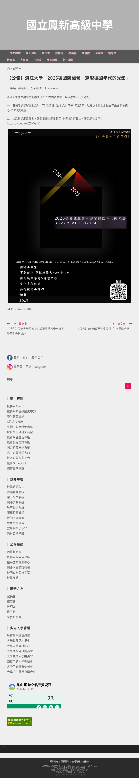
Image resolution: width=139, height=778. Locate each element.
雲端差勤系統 (15, 492)
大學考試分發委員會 (20, 666)
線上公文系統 (15, 497)
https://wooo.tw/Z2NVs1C (23, 123)
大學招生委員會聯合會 (21, 672)
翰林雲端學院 (15, 468)
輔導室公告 (23, 88)
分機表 (86, 761)
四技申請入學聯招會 (20, 661)
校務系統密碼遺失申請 (21, 411)
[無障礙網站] (19, 721)
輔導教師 (37, 88)
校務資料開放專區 (18, 557)
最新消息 (54, 761)
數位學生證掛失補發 (20, 432)
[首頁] (8, 69)
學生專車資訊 (15, 417)
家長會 (11, 596)
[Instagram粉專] (10, 367)
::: (5, 52)
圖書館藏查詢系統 (18, 447)
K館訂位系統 (15, 422)
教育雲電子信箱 (17, 528)
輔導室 (13, 88)
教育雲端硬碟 (15, 523)
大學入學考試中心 (18, 646)
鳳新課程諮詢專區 (18, 442)
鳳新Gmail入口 (16, 463)
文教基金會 (14, 617)
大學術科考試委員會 (20, 651)
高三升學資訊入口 (18, 453)
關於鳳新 (65, 761)
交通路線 (76, 761)
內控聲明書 (14, 552)
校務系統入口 (15, 406)
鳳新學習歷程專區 (18, 437)
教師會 (11, 607)
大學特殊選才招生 (18, 641)
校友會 (11, 601)
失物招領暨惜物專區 (20, 427)
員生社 (11, 612)
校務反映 (12, 578)
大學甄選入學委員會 (20, 656)
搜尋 (10, 379)
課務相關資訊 (15, 513)
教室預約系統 (15, 507)
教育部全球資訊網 (18, 636)
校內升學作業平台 (18, 458)
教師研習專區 (15, 518)
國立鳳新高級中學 (69, 24)
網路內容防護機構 (18, 567)
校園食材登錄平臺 (18, 573)
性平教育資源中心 (18, 562)
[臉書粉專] (10, 357)
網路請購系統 (15, 502)
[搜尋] (128, 386)
